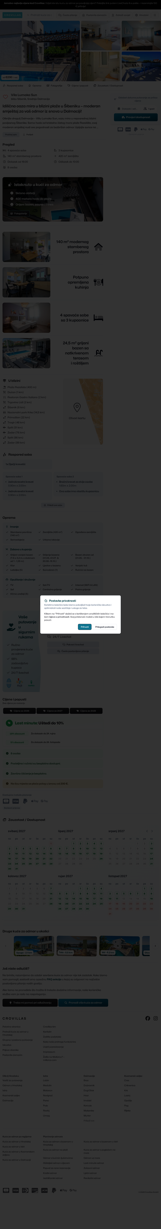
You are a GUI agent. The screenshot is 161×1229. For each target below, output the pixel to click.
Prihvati (85, 626)
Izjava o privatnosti (59, 616)
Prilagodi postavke (104, 626)
